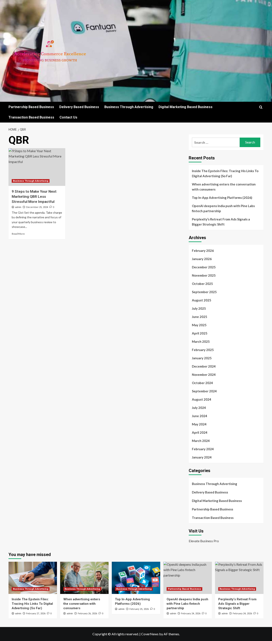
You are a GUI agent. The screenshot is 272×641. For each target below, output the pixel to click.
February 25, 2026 (139, 609)
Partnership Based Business (31, 107)
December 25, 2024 (37, 207)
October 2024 (202, 383)
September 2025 (204, 292)
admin (18, 207)
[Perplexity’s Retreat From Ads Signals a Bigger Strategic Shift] (239, 578)
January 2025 (202, 358)
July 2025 (199, 308)
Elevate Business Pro (204, 541)
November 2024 (204, 374)
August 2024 (201, 399)
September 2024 (204, 391)
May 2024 (199, 424)
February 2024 (203, 449)
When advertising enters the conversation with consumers (224, 186)
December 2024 (204, 366)
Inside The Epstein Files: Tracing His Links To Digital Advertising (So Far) (225, 173)
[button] (261, 107)
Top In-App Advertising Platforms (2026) (222, 197)
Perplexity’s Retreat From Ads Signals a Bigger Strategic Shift (221, 221)
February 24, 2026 (190, 613)
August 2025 (201, 300)
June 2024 (199, 416)
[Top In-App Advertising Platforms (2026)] (136, 578)
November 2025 (204, 275)
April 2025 (199, 333)
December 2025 (204, 267)
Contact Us (68, 117)
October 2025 (202, 284)
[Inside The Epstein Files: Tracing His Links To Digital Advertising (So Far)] (32, 578)
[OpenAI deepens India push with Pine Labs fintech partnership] (187, 578)
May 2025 (199, 325)
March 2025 (201, 341)
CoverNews (150, 634)
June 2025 (199, 317)
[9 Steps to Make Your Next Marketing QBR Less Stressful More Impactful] (36, 167)
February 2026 (203, 250)
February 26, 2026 (87, 613)
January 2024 (202, 457)
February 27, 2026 (35, 613)
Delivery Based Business (79, 107)
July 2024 (199, 408)
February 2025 (203, 350)
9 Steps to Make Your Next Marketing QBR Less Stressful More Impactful (34, 196)
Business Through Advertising (128, 107)
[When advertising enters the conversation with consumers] (84, 578)
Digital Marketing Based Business (185, 107)
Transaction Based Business (31, 117)
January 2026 (202, 259)
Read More (18, 233)
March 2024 (201, 441)
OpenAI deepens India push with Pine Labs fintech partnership (223, 208)
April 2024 (199, 432)
